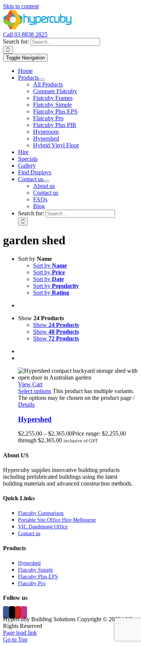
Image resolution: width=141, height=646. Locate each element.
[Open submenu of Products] (42, 80)
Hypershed (35, 419)
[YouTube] (18, 612)
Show (56, 325)
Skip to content (21, 6)
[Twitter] (12, 612)
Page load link (20, 632)
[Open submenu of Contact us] (46, 181)
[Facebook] (6, 612)
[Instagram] (24, 612)
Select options (34, 391)
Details (26, 404)
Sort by (50, 265)
